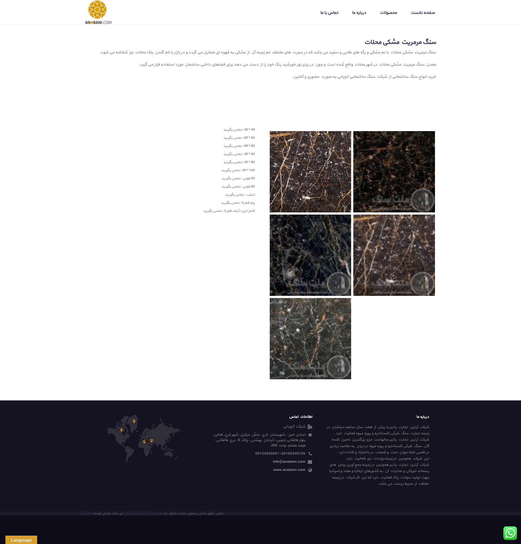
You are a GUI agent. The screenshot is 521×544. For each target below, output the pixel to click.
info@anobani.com (289, 461)
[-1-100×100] (394, 171)
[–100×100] (394, 255)
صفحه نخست (423, 12)
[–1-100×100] (310, 255)
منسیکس (86, 513)
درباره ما (359, 12)
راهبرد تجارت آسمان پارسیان (143, 513)
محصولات (388, 12)
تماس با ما (329, 12)
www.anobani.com (289, 470)
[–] (310, 171)
